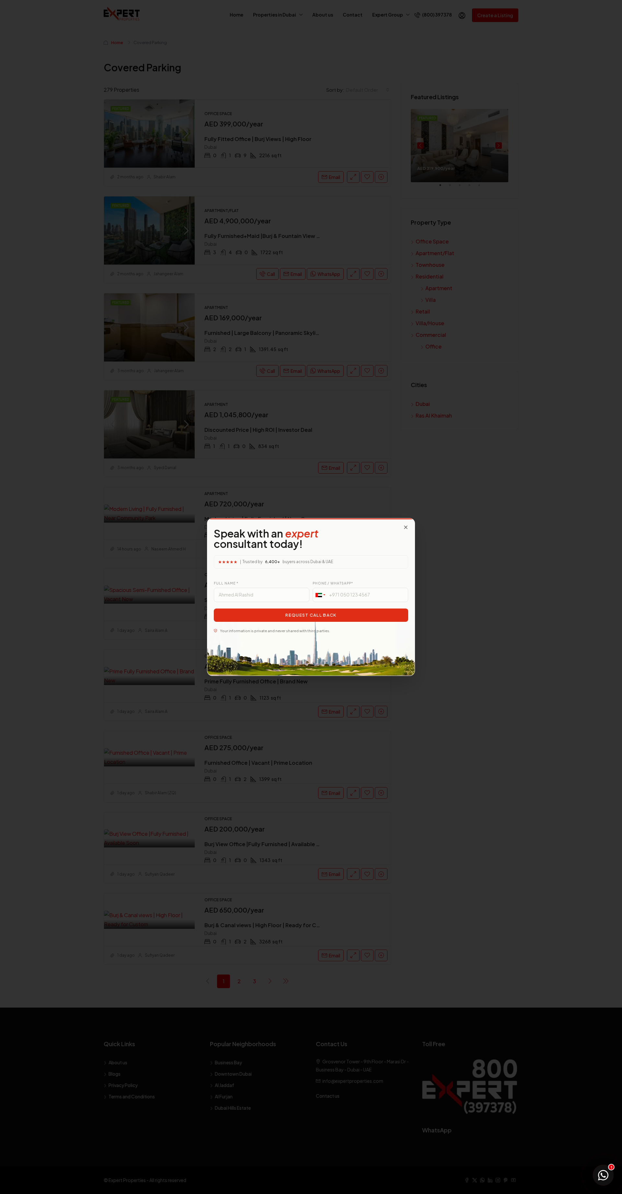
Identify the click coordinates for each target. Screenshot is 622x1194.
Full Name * (226, 583)
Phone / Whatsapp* (333, 583)
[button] (405, 527)
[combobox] (320, 595)
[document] (311, 597)
